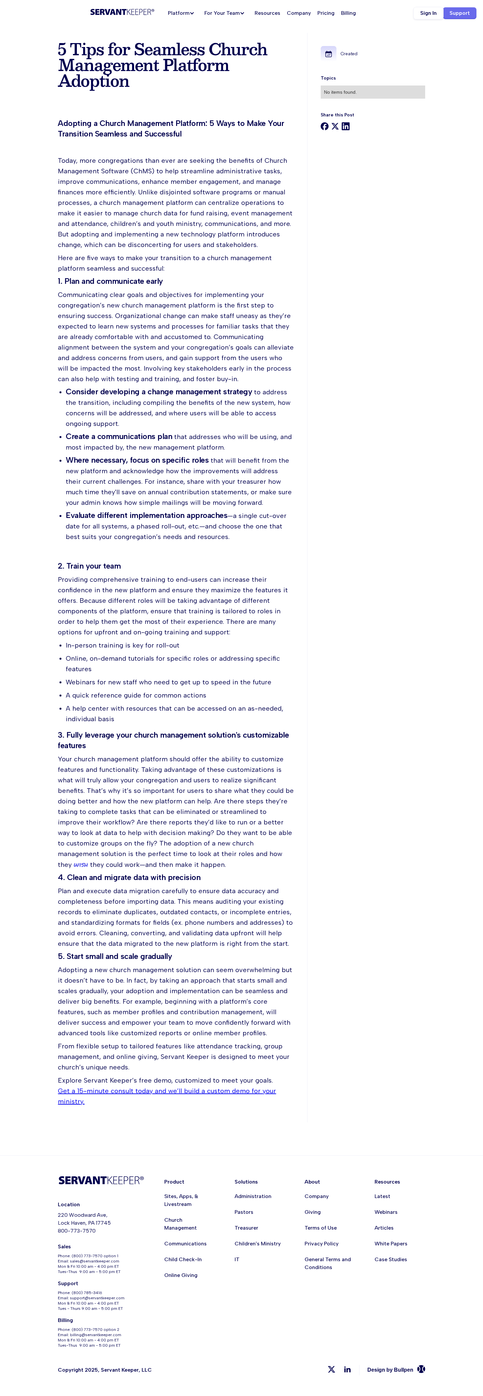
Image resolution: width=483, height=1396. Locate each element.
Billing (348, 13)
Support (459, 13)
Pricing (325, 13)
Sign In (428, 13)
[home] (122, 13)
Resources (267, 13)
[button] (183, 13)
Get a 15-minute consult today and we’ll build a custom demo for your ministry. (167, 1096)
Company (299, 13)
